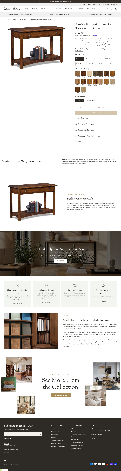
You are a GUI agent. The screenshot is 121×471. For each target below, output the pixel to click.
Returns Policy (55, 435)
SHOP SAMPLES (17, 303)
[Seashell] (112, 81)
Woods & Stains (75, 440)
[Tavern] (77, 89)
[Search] (108, 8)
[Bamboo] (89, 73)
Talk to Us (60, 261)
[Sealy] (106, 81)
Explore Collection (26, 14)
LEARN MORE (46, 302)
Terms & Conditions (57, 441)
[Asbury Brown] (83, 73)
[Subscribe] (40, 434)
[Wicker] (83, 89)
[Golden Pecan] (112, 73)
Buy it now (96, 113)
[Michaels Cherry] (95, 81)
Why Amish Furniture (77, 445)
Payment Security (56, 443)
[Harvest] (77, 81)
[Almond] (77, 73)
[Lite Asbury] (83, 81)
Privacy (53, 438)
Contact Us (114, 4)
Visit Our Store (105, 4)
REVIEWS (103, 301)
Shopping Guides (76, 448)
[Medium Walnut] (89, 81)
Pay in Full (80, 100)
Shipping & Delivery (57, 432)
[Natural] (100, 81)
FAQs (89, 4)
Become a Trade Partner (58, 446)
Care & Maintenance (77, 442)
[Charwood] (100, 73)
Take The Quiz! (107, 14)
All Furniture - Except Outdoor (18, 19)
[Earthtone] (106, 73)
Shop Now (67, 14)
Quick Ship (103, 332)
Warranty (73, 432)
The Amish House (14, 464)
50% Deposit (91, 100)
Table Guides (79, 51)
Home (5, 19)
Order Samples (96, 4)
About (84, 4)
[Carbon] (95, 73)
